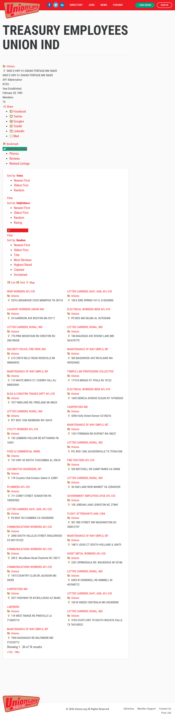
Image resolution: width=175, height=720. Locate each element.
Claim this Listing (16, 149)
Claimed (19, 270)
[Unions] (22, 9)
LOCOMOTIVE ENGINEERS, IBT (24, 469)
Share (9, 106)
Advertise (129, 708)
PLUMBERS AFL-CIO (18, 487)
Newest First (22, 180)
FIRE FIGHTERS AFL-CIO (80, 460)
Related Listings (19, 163)
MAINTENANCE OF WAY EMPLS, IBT (88, 349)
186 (16, 652)
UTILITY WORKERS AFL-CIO (22, 429)
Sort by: (15, 175)
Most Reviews (23, 260)
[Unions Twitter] (55, 5)
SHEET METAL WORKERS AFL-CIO (86, 553)
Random (19, 190)
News (103, 5)
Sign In (164, 5)
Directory (76, 5)
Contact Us (165, 708)
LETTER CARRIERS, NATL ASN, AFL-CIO (89, 291)
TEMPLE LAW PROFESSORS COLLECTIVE (90, 371)
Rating (18, 223)
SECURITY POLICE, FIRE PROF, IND (26, 349)
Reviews (14, 159)
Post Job (166, 712)
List (12, 282)
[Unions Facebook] (49, 5)
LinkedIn (18, 131)
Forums (118, 5)
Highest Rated (23, 265)
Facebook (19, 111)
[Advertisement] (87, 680)
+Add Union (145, 5)
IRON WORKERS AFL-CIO (21, 291)
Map (32, 282)
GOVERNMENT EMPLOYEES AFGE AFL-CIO (91, 495)
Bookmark (12, 144)
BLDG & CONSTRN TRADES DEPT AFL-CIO (31, 393)
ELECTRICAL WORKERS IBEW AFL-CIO (88, 309)
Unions (10, 66)
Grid (22, 282)
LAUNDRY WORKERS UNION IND (25, 309)
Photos (14, 154)
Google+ (18, 121)
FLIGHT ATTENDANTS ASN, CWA (86, 513)
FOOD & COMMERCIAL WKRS (23, 451)
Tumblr (17, 126)
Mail (16, 136)
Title (16, 255)
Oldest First (21, 185)
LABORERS (13, 606)
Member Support (146, 708)
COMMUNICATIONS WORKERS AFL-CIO (29, 526)
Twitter (17, 116)
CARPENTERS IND (77, 407)
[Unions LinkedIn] (62, 5)
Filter (10, 198)
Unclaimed (20, 275)
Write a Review (19, 230)
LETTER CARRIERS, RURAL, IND (25, 327)
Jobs (92, 5)
